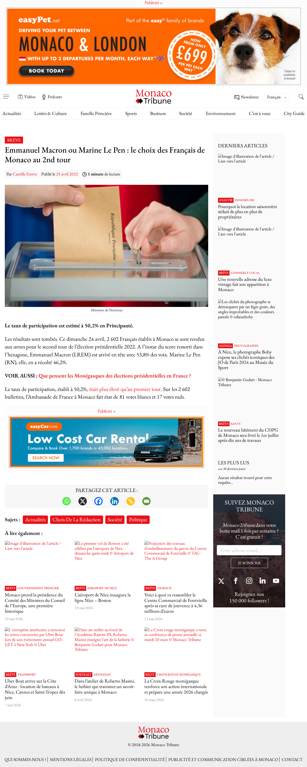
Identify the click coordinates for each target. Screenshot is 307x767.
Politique (138, 519)
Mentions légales (70, 759)
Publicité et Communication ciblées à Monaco (223, 759)
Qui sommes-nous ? (25, 759)
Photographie (246, 346)
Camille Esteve (25, 174)
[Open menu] (6, 93)
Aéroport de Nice (102, 588)
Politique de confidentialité (130, 759)
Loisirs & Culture (50, 113)
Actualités (11, 113)
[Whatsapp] (66, 501)
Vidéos (29, 96)
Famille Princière (96, 113)
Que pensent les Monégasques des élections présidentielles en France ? (115, 375)
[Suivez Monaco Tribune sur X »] (222, 581)
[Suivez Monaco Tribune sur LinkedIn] (262, 581)
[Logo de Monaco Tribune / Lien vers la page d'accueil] (153, 96)
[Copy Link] (130, 501)
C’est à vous (259, 113)
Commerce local (245, 273)
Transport (27, 674)
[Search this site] (301, 97)
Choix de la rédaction (77, 519)
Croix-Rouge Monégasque (179, 674)
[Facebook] (98, 501)
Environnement (221, 113)
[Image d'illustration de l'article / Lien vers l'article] (37, 562)
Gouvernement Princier (38, 588)
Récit (150, 674)
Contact (292, 759)
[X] (82, 501)
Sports (131, 113)
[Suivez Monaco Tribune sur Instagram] (249, 581)
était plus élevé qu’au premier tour (125, 389)
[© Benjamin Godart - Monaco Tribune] (249, 398)
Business (158, 113)
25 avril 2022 (67, 174)
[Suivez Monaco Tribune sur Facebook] (235, 581)
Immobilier (244, 200)
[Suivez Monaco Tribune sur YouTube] (276, 581)
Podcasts (55, 96)
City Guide (294, 113)
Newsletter (250, 97)
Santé (236, 423)
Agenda (225, 346)
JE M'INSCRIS (249, 562)
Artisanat (102, 674)
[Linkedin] (114, 501)
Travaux (164, 588)
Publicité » (107, 411)
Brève (14, 140)
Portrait (83, 674)
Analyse (226, 200)
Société (185, 113)
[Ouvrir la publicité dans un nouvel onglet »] (153, 46)
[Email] (146, 501)
